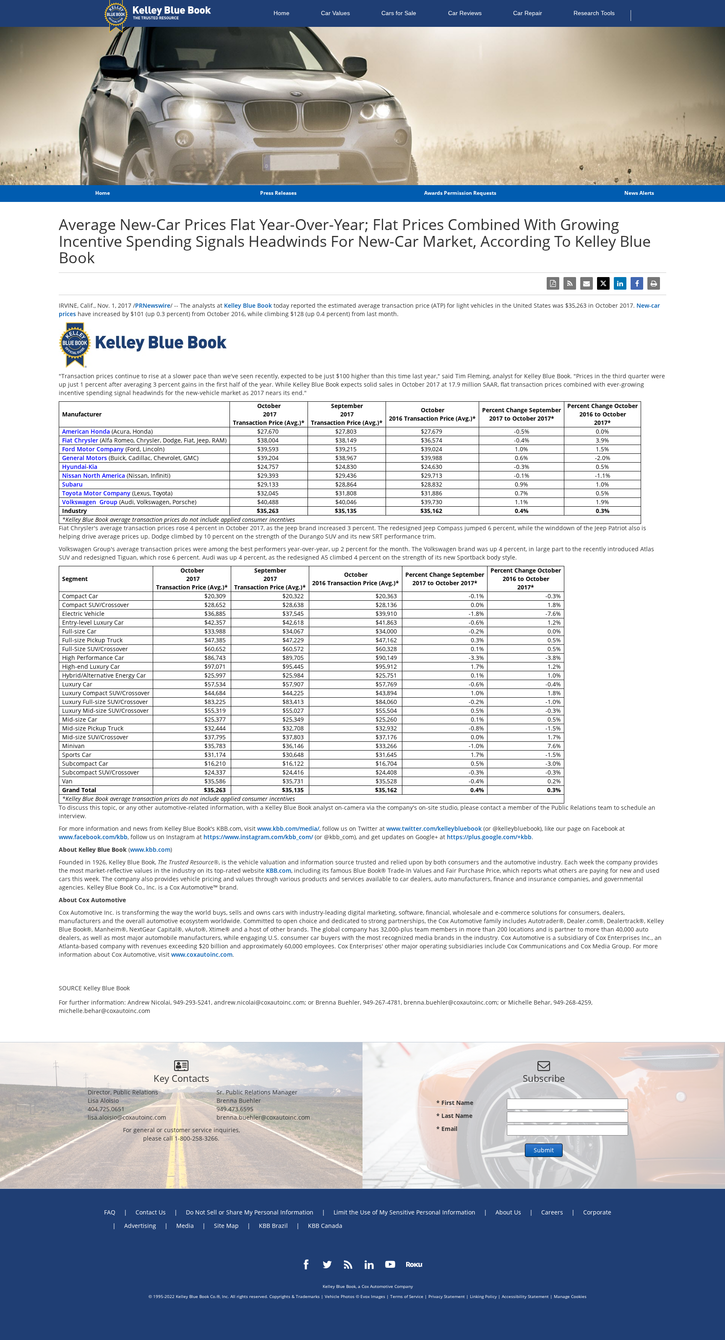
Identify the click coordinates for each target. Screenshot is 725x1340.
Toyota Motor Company (96, 493)
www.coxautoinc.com (201, 954)
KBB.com (278, 870)
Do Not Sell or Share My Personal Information (249, 1212)
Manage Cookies (570, 1296)
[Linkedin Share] (620, 283)
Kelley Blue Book (248, 305)
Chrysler (86, 440)
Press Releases (278, 192)
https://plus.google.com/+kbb (489, 837)
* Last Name (454, 1116)
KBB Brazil (273, 1226)
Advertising (140, 1226)
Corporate (597, 1212)
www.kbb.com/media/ (288, 828)
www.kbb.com (150, 849)
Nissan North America (93, 475)
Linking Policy (483, 1296)
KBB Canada (325, 1226)
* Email (446, 1129)
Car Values (335, 13)
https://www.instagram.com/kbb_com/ (258, 837)
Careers (552, 1212)
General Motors (84, 458)
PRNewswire (152, 305)
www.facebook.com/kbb (93, 837)
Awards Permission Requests (460, 192)
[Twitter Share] (603, 283)
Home (281, 13)
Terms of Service (406, 1296)
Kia (93, 467)
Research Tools (594, 13)
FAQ (109, 1212)
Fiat (67, 440)
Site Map (226, 1226)
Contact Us (151, 1212)
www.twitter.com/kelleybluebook (434, 828)
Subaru (72, 484)
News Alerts (639, 192)
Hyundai (74, 467)
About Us (508, 1212)
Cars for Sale (398, 13)
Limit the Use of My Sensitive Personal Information (404, 1212)
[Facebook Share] (637, 283)
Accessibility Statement (525, 1296)
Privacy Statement (446, 1296)
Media (185, 1226)
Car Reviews (465, 13)
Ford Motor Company (93, 449)
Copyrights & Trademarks (294, 1296)
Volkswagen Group (89, 502)
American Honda (86, 431)
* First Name (454, 1103)
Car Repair (527, 13)
